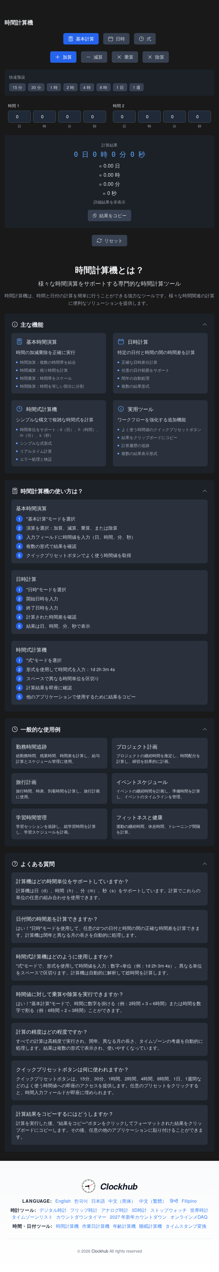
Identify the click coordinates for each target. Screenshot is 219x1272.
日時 (120, 38)
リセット (113, 240)
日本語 (98, 1201)
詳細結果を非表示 (109, 202)
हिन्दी (174, 1201)
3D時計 (139, 1210)
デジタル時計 (53, 1210)
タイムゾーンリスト (32, 1217)
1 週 (136, 87)
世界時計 (199, 1210)
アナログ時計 (114, 1210)
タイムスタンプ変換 (185, 1226)
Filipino (189, 1201)
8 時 (103, 87)
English (63, 1201)
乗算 (128, 57)
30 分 (36, 87)
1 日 (120, 87)
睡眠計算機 (150, 1226)
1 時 (54, 87)
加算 (67, 57)
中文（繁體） (153, 1201)
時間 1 (13, 105)
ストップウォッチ (168, 1210)
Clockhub (100, 1251)
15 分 (17, 87)
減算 (98, 57)
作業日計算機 (96, 1226)
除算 (159, 57)
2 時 (70, 87)
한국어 (81, 1201)
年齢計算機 (124, 1226)
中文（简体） (122, 1201)
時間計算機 (67, 1226)
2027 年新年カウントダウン (138, 1217)
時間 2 (118, 105)
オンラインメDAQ (188, 1217)
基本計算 (85, 38)
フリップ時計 (84, 1210)
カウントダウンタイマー (81, 1217)
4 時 (87, 87)
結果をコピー (113, 215)
